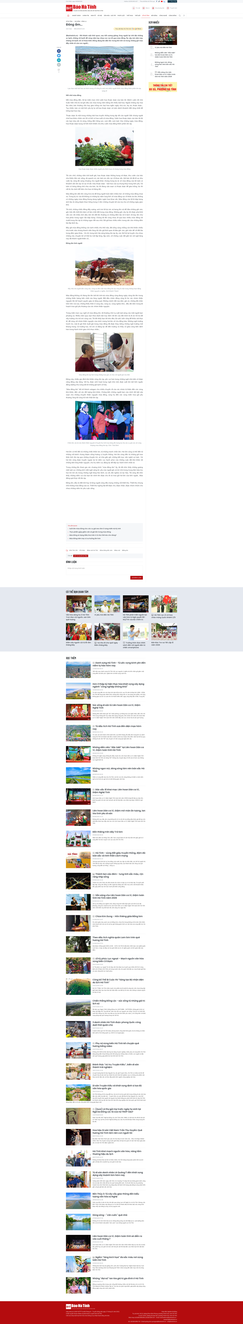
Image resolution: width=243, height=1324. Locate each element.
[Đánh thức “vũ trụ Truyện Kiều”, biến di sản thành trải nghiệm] (78, 1071)
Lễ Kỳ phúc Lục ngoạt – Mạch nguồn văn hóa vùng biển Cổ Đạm (118, 960)
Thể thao (130, 15)
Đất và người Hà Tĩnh (80, 556)
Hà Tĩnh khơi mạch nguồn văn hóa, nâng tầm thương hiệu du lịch (117, 1152)
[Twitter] (59, 55)
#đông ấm (125, 550)
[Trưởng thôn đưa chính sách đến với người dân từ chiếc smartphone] (136, 631)
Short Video (76, 15)
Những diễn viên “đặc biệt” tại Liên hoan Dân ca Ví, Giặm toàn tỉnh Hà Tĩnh (165, 55)
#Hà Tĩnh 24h (73, 550)
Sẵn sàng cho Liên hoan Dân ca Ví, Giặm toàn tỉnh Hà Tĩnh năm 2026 (165, 74)
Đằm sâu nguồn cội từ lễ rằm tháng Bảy (78, 643)
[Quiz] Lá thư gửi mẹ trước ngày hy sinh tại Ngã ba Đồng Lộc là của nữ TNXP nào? (117, 1110)
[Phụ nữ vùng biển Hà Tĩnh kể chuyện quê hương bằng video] (78, 1050)
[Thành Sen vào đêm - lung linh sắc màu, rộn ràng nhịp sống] (78, 881)
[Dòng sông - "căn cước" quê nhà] (78, 1222)
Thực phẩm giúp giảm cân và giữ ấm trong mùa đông (90, 532)
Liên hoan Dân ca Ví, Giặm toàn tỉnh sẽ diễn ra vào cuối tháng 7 (117, 1237)
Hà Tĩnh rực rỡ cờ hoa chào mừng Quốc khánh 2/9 (163, 616)
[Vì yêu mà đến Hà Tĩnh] (107, 603)
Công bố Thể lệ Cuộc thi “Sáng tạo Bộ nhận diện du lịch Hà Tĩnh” (118, 981)
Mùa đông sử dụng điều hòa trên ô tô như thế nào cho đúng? (92, 535)
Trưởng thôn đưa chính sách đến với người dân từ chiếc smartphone (134, 645)
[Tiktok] (159, 1)
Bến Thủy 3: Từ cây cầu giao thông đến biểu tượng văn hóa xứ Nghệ (116, 1195)
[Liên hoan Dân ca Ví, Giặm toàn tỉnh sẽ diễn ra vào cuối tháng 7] (78, 1243)
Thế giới (137, 15)
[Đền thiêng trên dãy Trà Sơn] (78, 839)
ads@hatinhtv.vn (172, 1321)
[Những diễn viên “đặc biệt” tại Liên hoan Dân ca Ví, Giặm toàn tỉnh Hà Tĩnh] (78, 754)
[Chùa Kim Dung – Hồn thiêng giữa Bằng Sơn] (78, 923)
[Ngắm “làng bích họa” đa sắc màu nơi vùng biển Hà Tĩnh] (78, 1264)
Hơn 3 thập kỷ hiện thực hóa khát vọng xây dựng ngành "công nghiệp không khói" (118, 685)
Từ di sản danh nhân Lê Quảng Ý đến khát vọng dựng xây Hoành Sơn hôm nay (118, 1174)
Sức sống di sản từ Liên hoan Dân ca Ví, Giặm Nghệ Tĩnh (116, 706)
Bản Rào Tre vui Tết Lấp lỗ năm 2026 (162, 643)
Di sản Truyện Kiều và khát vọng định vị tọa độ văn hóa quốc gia (117, 1087)
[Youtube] (162, 1)
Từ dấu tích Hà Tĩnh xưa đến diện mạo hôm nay (117, 727)
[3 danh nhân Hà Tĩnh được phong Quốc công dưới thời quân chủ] (78, 1029)
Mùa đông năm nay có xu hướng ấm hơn (85, 538)
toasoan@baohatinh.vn (170, 1319)
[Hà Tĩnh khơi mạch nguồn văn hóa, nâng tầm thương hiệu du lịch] (78, 1158)
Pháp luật (121, 15)
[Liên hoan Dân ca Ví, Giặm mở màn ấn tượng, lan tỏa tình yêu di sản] (78, 817)
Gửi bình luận (136, 577)
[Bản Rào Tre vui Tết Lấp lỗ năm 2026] (164, 631)
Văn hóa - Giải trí (110, 15)
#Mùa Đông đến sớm (106, 550)
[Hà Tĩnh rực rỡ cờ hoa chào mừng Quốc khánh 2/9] (164, 603)
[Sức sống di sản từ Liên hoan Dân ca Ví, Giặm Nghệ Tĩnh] (78, 712)
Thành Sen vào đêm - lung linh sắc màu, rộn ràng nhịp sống (118, 875)
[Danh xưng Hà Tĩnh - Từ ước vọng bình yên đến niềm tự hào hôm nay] (78, 670)
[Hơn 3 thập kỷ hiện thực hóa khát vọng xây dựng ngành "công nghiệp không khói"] (78, 691)
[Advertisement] (104, 505)
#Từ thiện (82, 550)
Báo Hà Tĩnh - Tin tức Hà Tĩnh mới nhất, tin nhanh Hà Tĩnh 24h (85, 8)
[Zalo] (164, 1)
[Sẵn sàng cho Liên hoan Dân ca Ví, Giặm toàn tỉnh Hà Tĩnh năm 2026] (78, 902)
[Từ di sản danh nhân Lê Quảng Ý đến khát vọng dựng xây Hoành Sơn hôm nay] (78, 1179)
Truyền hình (173, 8)
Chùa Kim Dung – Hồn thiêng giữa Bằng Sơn (119, 916)
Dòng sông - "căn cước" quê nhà (110, 1215)
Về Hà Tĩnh (145, 15)
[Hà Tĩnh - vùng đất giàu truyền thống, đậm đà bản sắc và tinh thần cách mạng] (78, 860)
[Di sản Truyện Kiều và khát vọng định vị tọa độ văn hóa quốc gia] (78, 1092)
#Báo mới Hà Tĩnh (92, 550)
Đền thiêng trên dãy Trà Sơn (108, 832)
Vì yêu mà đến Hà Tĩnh (163, 47)
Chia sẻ (59, 47)
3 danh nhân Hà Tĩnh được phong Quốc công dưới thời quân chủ (117, 1023)
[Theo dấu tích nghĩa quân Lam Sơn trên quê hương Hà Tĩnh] (78, 944)
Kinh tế (93, 15)
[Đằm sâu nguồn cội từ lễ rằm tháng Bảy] (79, 631)
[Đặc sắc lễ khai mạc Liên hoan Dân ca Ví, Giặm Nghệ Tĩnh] (78, 796)
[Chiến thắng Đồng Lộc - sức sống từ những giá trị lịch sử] (78, 1008)
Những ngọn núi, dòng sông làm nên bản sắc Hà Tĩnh (164, 64)
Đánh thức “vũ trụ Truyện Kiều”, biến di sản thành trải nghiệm (116, 1066)
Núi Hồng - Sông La (80, 21)
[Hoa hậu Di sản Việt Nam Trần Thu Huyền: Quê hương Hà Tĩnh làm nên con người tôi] (78, 1137)
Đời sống (154, 15)
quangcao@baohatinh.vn (158, 1321)
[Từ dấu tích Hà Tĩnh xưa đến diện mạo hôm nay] (78, 733)
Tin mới (138, 8)
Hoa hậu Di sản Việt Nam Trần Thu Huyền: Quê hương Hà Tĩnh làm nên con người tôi (117, 1131)
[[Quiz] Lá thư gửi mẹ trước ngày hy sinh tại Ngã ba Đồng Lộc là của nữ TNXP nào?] (78, 1116)
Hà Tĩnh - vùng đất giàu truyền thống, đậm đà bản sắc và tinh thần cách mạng (119, 854)
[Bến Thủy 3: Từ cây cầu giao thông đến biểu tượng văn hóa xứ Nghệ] (78, 1201)
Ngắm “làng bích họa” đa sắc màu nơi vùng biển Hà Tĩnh (118, 1258)
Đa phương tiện (159, 8)
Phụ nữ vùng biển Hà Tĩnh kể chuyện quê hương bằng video (116, 1045)
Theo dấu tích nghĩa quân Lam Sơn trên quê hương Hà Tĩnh (116, 939)
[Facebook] (156, 1)
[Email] (59, 60)
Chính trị (86, 15)
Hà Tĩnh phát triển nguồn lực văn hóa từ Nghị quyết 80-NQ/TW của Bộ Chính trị (135, 617)
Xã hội (100, 15)
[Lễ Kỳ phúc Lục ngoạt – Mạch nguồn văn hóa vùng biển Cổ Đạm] (78, 965)
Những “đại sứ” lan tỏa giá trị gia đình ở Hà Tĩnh (118, 1278)
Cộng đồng (173, 15)
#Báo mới (117, 550)
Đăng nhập (173, 1)
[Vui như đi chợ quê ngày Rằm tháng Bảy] (107, 631)
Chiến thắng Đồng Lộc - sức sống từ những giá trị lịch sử (119, 1002)
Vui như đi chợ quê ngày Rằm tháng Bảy (106, 644)
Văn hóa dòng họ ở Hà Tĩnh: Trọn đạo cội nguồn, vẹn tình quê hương (78, 617)
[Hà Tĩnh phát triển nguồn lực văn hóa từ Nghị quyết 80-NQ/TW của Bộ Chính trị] (136, 603)
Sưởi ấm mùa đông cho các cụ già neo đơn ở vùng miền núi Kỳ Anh (95, 529)
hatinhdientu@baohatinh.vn (168, 1317)
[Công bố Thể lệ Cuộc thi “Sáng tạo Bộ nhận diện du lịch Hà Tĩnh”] (78, 986)
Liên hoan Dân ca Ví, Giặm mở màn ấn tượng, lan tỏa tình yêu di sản (165, 40)
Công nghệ (163, 15)
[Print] (59, 65)
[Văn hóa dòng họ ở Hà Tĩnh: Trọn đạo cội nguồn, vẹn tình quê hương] (79, 603)
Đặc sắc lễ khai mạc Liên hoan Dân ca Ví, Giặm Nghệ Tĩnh (116, 791)
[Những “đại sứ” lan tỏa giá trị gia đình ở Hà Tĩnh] (78, 1285)
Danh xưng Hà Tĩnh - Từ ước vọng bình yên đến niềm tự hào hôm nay (119, 664)
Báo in (148, 8)
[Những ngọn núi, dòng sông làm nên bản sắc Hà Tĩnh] (78, 775)
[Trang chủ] (68, 15)
